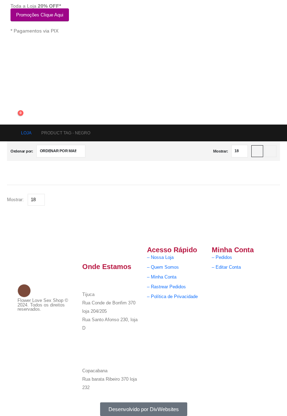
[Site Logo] (45, 77)
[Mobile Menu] (14, 49)
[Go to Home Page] (9, 133)
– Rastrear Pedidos (166, 286)
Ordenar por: (21, 151)
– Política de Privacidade (172, 296)
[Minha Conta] (15, 100)
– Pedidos (222, 257)
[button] (257, 151)
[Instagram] (24, 290)
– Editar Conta (226, 267)
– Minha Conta (161, 277)
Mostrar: (220, 151)
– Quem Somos (163, 267)
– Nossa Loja (160, 257)
